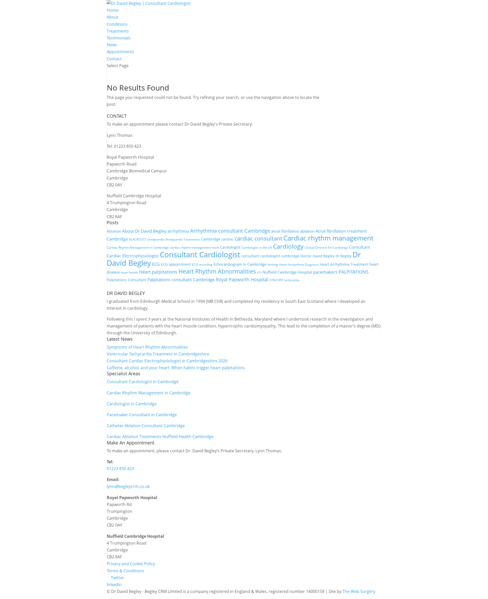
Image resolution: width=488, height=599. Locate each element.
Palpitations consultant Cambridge (181, 279)
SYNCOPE (276, 280)
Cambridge (210, 239)
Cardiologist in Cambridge (132, 404)
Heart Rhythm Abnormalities (217, 271)
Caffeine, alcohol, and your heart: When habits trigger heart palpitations (176, 367)
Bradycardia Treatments (182, 239)
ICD (259, 272)
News (112, 45)
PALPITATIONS (354, 272)
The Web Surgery (358, 591)
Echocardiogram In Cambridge (240, 264)
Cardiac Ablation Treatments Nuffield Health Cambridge (160, 436)
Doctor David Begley (317, 255)
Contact (114, 59)
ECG (156, 264)
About (112, 17)
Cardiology (288, 246)
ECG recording (202, 264)
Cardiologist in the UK (256, 247)
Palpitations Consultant (126, 279)
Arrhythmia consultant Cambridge (230, 230)
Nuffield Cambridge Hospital (287, 272)
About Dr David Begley (144, 231)
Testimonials (119, 38)
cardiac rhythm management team (194, 247)
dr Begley (344, 255)
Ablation (114, 231)
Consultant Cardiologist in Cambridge (143, 381)
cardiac (227, 239)
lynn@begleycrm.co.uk (128, 486)
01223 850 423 (120, 468)
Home (112, 10)
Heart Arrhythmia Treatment (344, 264)
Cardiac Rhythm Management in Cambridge (138, 247)
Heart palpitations (158, 271)
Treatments (118, 31)
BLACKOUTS (137, 239)
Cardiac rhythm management (328, 238)
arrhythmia (178, 231)
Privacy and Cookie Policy (131, 563)
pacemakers (325, 272)
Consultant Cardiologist (200, 254)
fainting (272, 264)
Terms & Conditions (125, 571)
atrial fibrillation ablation (292, 231)
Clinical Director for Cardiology (326, 247)
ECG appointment (176, 264)
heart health (129, 272)
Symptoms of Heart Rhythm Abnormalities (147, 347)
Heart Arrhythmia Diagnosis (299, 264)
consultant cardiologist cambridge (270, 255)
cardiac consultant (258, 238)
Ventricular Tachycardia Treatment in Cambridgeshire (158, 354)
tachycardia (291, 280)
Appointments (120, 51)
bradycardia (155, 239)
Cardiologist (230, 247)
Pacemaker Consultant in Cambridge (142, 414)
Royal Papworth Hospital (242, 279)
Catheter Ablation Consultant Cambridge (146, 425)
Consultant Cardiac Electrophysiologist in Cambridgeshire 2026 (167, 361)
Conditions (117, 24)
